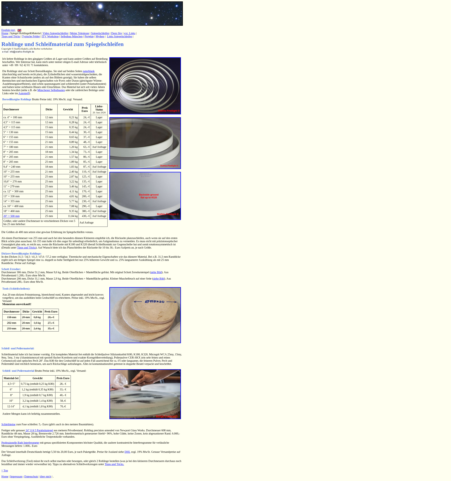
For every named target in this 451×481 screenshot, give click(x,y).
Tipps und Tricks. (114, 464)
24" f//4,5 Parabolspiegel (39, 430)
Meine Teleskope (79, 33)
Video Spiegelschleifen (55, 33)
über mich (45, 476)
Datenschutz (31, 476)
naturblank (89, 71)
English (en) (8, 30)
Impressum (16, 476)
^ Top (4, 470)
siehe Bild (156, 272)
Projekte (89, 36)
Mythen (100, 36)
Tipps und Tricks (10, 36)
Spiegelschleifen (100, 33)
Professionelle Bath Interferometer (20, 442)
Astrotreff (23, 93)
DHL (127, 451)
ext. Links (129, 33)
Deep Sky (116, 33)
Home (4, 33)
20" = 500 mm (11, 216)
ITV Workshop (50, 36)
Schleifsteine (8, 424)
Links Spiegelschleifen (119, 36)
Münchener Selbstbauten (51, 90)
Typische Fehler (31, 36)
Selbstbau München (72, 36)
